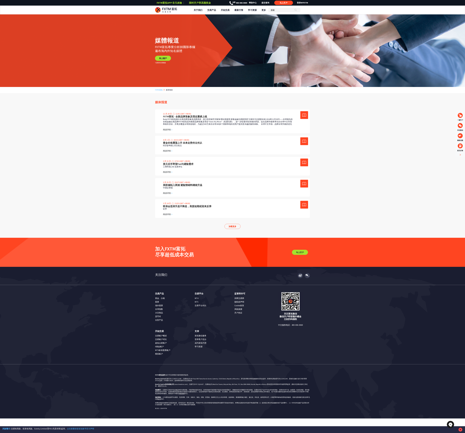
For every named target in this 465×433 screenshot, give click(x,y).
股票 (157, 302)
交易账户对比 (161, 339)
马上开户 (283, 3)
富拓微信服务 (200, 335)
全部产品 (159, 320)
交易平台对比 (200, 305)
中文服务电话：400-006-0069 (290, 325)
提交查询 (265, 2)
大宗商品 (159, 313)
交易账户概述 (161, 335)
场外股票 (159, 305)
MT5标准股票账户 (162, 350)
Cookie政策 (239, 305)
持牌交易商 (239, 298)
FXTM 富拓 (159, 90)
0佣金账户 (159, 346)
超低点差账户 (161, 343)
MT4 (196, 298)
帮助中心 (253, 2)
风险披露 (238, 309)
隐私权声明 (239, 302)
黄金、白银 (160, 298)
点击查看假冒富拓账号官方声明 (80, 428)
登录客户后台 (200, 339)
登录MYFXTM (302, 2)
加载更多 (232, 226)
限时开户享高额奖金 (169, 2)
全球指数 (159, 309)
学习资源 (198, 346)
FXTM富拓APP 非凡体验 (200, 2)
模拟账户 (159, 354)
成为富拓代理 (200, 343)
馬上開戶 (163, 58)
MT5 (196, 302)
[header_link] (170, 10)
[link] (232, 121)
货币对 (158, 316)
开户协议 (238, 313)
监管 (159, 399)
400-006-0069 (239, 3)
